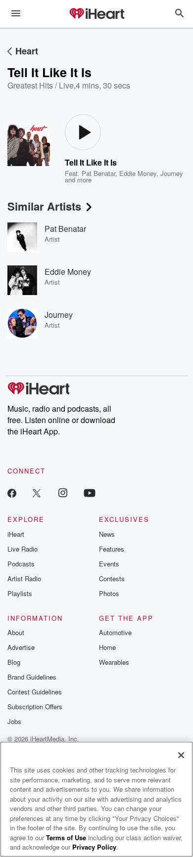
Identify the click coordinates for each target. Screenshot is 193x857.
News (107, 534)
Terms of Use (66, 837)
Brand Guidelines (31, 677)
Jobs (14, 721)
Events (109, 563)
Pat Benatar (98, 173)
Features (111, 549)
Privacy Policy (94, 847)
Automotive (115, 632)
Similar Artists (44, 206)
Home (107, 647)
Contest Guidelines (34, 691)
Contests (112, 578)
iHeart (15, 534)
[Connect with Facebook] (11, 492)
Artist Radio (24, 578)
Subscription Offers (34, 706)
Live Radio (22, 549)
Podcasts (21, 563)
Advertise (21, 647)
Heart (26, 50)
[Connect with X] (37, 492)
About (15, 632)
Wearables (114, 662)
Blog (13, 662)
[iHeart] (96, 14)
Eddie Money (137, 173)
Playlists (19, 593)
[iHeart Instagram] (62, 492)
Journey (171, 173)
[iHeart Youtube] (90, 492)
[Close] (181, 755)
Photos (109, 593)
